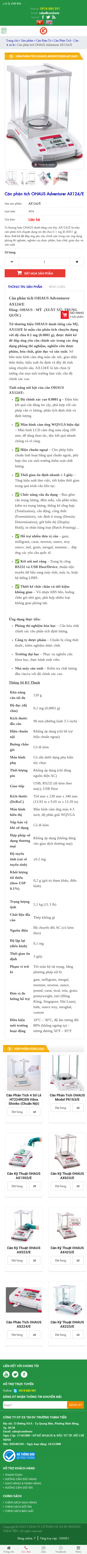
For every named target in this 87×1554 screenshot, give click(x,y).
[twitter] (48, 17)
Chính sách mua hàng (21, 1502)
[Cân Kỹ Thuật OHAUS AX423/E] (67, 1225)
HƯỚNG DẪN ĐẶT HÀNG (21, 1479)
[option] (12, 178)
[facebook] (43, 17)
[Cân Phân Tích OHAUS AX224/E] (24, 1300)
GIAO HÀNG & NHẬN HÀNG (23, 1483)
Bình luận (57, 286)
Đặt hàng (17, 1112)
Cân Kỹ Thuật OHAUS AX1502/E (23, 1176)
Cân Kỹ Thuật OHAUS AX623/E (67, 1176)
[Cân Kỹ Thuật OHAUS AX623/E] (67, 1151)
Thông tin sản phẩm (25, 286)
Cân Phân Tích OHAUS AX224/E (23, 1324)
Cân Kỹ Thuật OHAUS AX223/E (67, 1324)
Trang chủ (12, 40)
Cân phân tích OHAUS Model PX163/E (67, 1097)
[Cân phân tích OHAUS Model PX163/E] (67, 1073)
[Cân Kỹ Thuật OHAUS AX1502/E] (24, 1151)
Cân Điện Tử (44, 40)
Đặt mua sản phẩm (38, 273)
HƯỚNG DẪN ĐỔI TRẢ (19, 1487)
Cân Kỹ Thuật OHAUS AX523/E (23, 1250)
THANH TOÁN (13, 1475)
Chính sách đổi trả (18, 1507)
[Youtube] (54, 17)
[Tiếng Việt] (38, 22)
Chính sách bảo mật (19, 1511)
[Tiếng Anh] (48, 22)
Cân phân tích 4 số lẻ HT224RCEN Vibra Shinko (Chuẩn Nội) (23, 1099)
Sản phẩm (27, 40)
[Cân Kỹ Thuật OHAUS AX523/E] (24, 1225)
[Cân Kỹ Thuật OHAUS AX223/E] (67, 1300)
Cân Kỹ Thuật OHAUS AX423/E (67, 1250)
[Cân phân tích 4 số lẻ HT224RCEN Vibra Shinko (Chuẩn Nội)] (24, 1073)
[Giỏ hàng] (65, 315)
